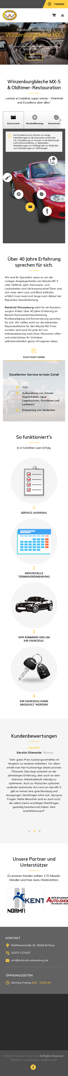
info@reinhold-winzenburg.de (29, 960)
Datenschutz (49, 1060)
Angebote (34, 57)
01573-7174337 (21, 952)
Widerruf (16, 1060)
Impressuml (32, 1060)
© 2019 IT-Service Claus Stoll (21, 1056)
